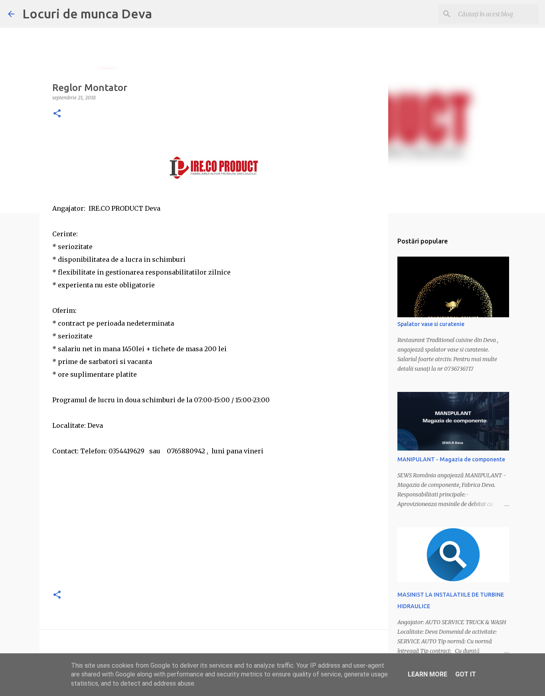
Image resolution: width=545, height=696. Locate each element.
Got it (465, 674)
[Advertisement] (213, 526)
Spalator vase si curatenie (430, 324)
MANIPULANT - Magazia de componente (451, 459)
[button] (57, 114)
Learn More (427, 674)
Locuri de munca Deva (87, 13)
